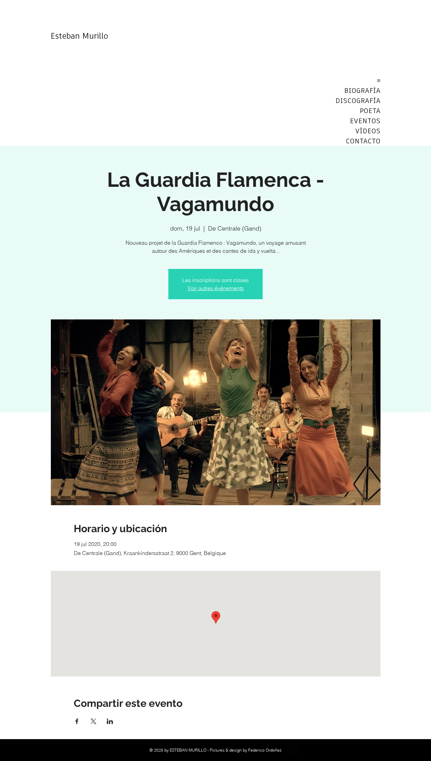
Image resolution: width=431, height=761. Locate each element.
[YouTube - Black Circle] (310, 750)
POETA (370, 111)
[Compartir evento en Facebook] (77, 721)
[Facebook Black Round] (293, 750)
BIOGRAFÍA (362, 91)
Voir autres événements (216, 288)
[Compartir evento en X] (93, 721)
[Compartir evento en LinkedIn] (110, 721)
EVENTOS (365, 121)
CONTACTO (363, 141)
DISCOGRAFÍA (357, 101)
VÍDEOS (367, 131)
